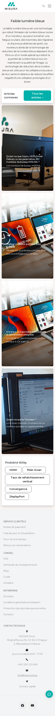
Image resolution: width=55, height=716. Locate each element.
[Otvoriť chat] (49, 694)
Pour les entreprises (14, 539)
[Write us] (27, 681)
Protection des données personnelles (24, 608)
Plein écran (34, 470)
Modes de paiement (14, 527)
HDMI (13, 470)
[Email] (27, 670)
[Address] (27, 631)
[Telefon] (27, 659)
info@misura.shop (27, 675)
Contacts (8, 614)
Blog (6, 571)
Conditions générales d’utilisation (21, 602)
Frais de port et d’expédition (19, 533)
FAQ (5, 558)
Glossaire (8, 583)
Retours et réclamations (17, 545)
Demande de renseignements (20, 564)
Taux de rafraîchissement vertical (27, 479)
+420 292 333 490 (27, 664)
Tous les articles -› (37, 95)
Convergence (18, 489)
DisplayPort (17, 496)
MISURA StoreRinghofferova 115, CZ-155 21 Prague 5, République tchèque (27, 640)
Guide (6, 577)
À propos (8, 596)
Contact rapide (27, 686)
